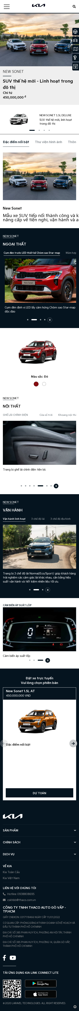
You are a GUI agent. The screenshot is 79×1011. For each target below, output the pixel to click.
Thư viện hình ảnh (48, 142)
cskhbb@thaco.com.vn (21, 900)
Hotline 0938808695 (21, 894)
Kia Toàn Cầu (11, 872)
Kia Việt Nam (11, 878)
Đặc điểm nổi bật (16, 142)
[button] (32, 130)
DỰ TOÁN (39, 793)
